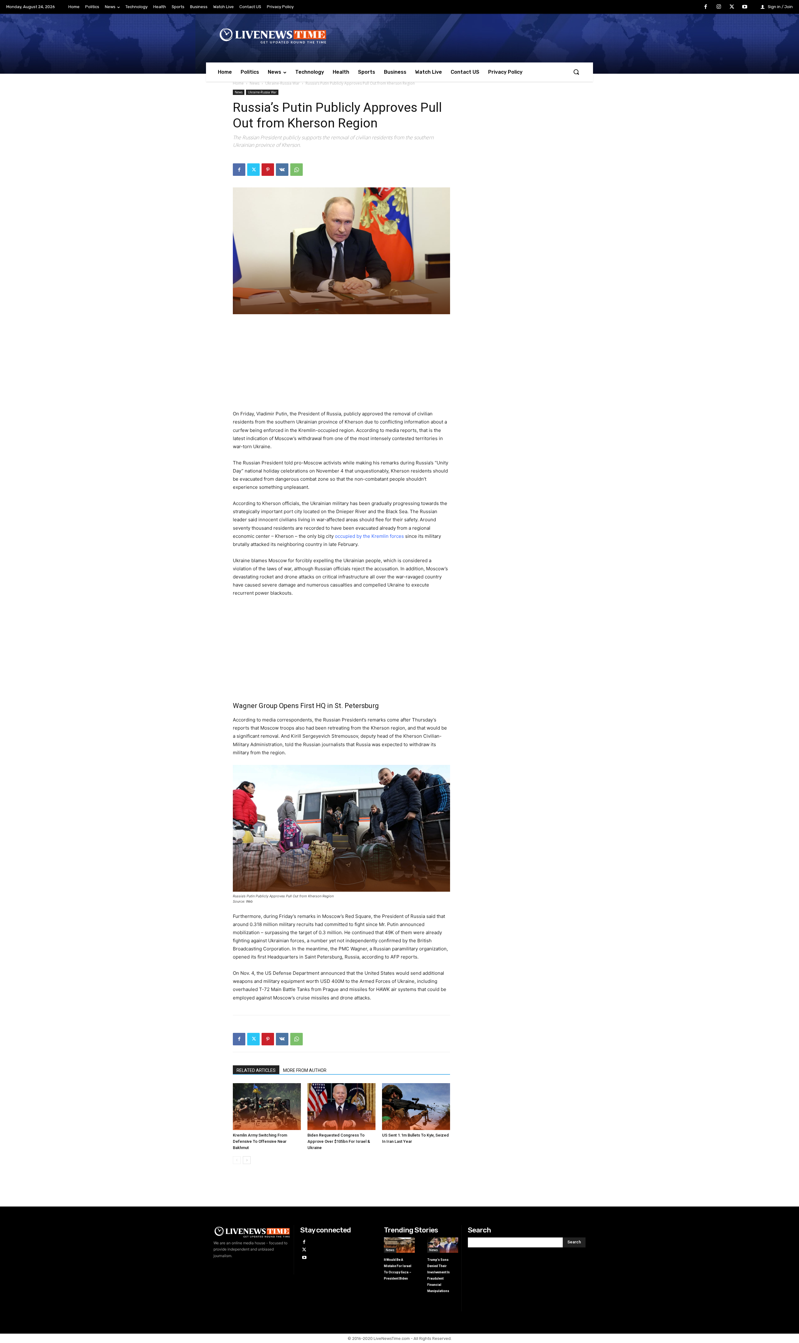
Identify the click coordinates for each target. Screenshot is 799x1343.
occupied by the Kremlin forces (369, 536)
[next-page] (247, 1160)
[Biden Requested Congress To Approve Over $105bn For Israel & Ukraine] (341, 1106)
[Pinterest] (268, 169)
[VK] (282, 169)
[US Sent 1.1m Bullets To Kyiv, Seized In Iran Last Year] (416, 1106)
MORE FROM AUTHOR (304, 1070)
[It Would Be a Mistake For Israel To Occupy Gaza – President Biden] (399, 1245)
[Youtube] (744, 7)
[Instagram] (718, 7)
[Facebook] (706, 7)
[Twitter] (731, 7)
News (254, 83)
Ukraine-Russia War (282, 83)
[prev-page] (237, 1160)
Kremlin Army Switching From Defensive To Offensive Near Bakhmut (260, 1141)
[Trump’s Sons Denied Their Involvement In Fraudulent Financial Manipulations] (442, 1245)
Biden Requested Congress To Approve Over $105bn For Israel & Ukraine (338, 1141)
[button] (576, 71)
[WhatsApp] (296, 169)
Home (238, 83)
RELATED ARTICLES (256, 1070)
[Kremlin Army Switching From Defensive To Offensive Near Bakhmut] (267, 1106)
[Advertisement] (341, 366)
